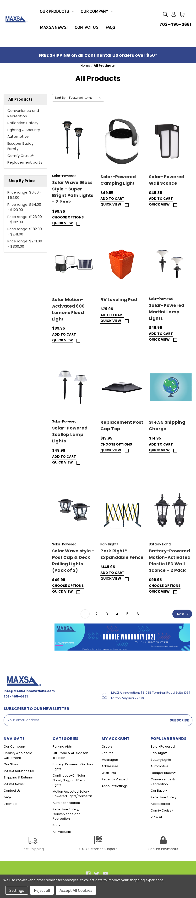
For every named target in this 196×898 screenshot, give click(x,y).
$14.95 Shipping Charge (167, 425)
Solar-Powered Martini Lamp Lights (166, 311)
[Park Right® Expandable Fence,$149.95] (122, 510)
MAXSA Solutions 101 (19, 771)
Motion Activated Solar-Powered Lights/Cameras (73, 794)
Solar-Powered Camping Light (118, 180)
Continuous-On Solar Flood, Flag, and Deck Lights (69, 780)
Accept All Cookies (76, 890)
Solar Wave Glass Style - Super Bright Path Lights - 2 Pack (72, 192)
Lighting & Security (23, 129)
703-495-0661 (175, 24)
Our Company (94, 11)
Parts (56, 825)
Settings (16, 890)
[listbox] (86, 97)
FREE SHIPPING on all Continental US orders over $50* (98, 55)
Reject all (42, 890)
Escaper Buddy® (163, 773)
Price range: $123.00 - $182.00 (24, 219)
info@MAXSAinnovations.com (29, 691)
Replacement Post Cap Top (121, 425)
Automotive (18, 136)
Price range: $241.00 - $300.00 (24, 244)
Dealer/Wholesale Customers (18, 755)
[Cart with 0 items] (182, 14)
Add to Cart (112, 199)
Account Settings (115, 786)
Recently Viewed (115, 779)
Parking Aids (62, 746)
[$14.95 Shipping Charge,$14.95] (171, 387)
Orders (107, 746)
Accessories (160, 803)
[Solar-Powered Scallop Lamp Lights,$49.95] (74, 387)
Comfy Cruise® (20, 155)
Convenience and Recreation (23, 113)
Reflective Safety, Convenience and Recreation (67, 814)
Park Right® (159, 753)
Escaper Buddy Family (20, 146)
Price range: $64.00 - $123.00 (24, 207)
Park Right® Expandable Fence (121, 554)
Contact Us (86, 27)
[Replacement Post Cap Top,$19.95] (122, 387)
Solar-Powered (163, 746)
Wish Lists (109, 773)
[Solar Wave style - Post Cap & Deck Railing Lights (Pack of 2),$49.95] (74, 510)
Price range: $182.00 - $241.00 (24, 231)
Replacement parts (24, 162)
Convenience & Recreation (163, 781)
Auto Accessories (66, 803)
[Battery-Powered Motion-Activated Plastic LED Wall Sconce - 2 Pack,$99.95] (171, 510)
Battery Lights (161, 759)
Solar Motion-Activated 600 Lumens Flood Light (68, 309)
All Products (62, 831)
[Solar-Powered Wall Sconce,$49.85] (171, 142)
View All (157, 817)
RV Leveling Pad (118, 300)
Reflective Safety (22, 122)
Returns (107, 753)
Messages (110, 759)
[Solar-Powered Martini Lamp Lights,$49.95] (171, 264)
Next (181, 614)
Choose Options (68, 218)
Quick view (62, 223)
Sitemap (10, 803)
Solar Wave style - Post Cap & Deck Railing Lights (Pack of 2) (73, 560)
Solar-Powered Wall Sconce (166, 180)
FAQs (110, 27)
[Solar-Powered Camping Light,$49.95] (122, 142)
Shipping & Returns (18, 777)
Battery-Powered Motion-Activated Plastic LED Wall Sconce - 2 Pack (170, 560)
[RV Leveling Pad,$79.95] (122, 264)
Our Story (11, 764)
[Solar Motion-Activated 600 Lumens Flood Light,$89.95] (74, 264)
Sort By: (60, 97)
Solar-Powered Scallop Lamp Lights (69, 434)
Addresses (110, 766)
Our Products (54, 11)
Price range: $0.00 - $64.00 (24, 195)
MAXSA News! (54, 27)
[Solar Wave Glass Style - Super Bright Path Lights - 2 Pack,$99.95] (74, 142)
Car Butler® (159, 790)
